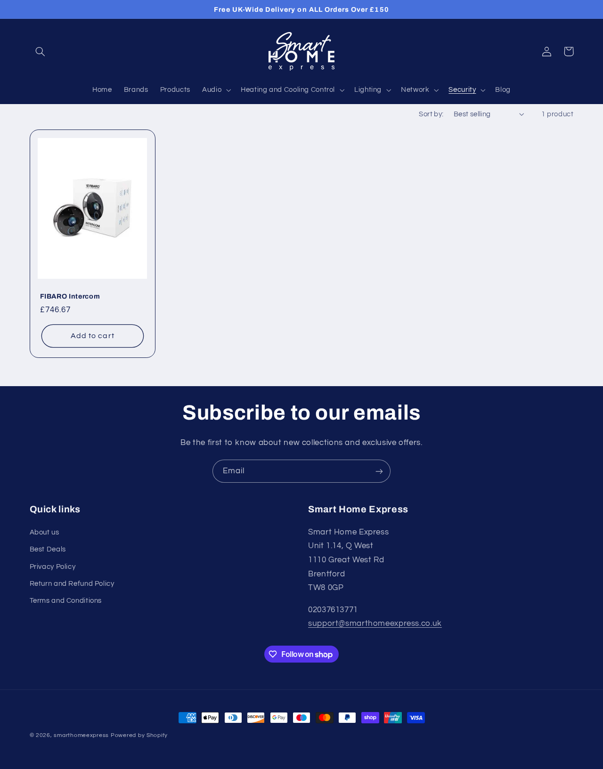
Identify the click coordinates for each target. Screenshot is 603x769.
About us (44, 532)
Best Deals (48, 549)
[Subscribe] (379, 471)
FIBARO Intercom (70, 296)
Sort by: (431, 114)
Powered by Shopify (139, 735)
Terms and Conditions (66, 600)
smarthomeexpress (81, 735)
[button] (40, 51)
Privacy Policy (53, 566)
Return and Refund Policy (72, 583)
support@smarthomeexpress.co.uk (375, 623)
